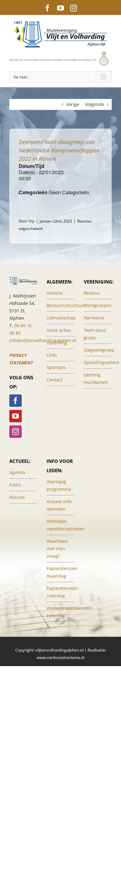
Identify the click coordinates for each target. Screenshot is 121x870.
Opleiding (57, 342)
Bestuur (92, 293)
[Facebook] (15, 400)
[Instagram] (15, 431)
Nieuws (17, 497)
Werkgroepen (98, 305)
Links (52, 355)
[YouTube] (15, 416)
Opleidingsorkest (101, 362)
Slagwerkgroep (99, 350)
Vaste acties (59, 330)
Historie (55, 293)
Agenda (17, 472)
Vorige (72, 104)
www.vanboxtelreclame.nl (60, 657)
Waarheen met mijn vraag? (57, 548)
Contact (54, 380)
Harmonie (94, 318)
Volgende (94, 104)
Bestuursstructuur (66, 305)
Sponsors (56, 367)
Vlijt (31, 221)
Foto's (15, 485)
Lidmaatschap (61, 318)
